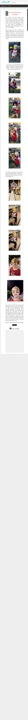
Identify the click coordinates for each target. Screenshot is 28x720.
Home (10, 6)
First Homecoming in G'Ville (14, 13)
